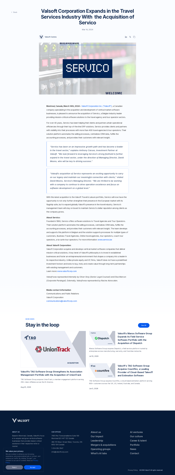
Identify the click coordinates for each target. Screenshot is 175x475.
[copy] (134, 37)
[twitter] (130, 37)
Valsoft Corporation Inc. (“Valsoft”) (97, 106)
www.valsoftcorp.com (67, 271)
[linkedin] (126, 37)
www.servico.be (105, 239)
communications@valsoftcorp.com (61, 301)
